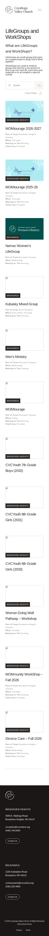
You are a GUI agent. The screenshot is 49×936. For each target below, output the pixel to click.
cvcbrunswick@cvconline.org (19, 883)
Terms (28, 930)
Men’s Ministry (16, 357)
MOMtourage (15, 409)
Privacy (19, 930)
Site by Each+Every (24, 924)
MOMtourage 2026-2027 (23, 129)
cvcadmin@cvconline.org (17, 827)
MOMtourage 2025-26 (21, 187)
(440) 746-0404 (12, 830)
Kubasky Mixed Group (21, 304)
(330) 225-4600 (12, 886)
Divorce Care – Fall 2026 (23, 738)
